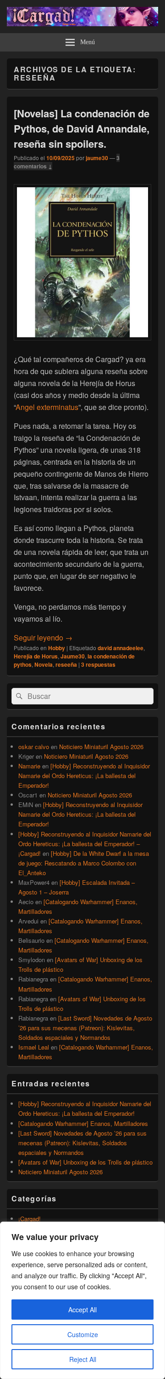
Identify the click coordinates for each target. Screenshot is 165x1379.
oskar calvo (33, 746)
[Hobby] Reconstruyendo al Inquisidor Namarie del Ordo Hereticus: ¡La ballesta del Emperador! (84, 776)
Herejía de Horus (36, 656)
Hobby (56, 648)
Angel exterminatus (47, 407)
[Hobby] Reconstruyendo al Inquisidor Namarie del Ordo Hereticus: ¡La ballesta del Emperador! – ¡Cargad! (84, 844)
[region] (82, 1300)
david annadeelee (120, 648)
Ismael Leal (33, 1047)
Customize (82, 1334)
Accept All (82, 1309)
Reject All (82, 1359)
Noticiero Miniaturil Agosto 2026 (101, 746)
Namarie (29, 766)
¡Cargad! (29, 1218)
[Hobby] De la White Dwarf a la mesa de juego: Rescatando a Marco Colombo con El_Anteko (83, 863)
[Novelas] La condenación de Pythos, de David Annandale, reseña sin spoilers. (81, 128)
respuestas (98, 664)
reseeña (66, 664)
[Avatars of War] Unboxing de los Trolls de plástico (85, 1162)
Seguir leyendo (43, 637)
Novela (43, 664)
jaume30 (97, 158)
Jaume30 (72, 656)
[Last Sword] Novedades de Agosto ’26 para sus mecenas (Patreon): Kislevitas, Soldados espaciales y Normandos (85, 1028)
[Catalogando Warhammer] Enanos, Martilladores (83, 1123)
